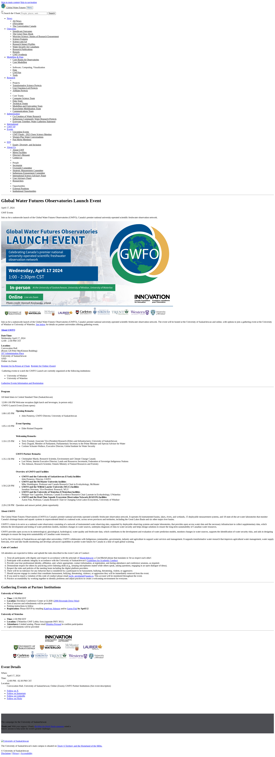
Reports (16, 52)
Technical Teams (20, 103)
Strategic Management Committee (28, 170)
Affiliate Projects (20, 90)
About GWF (18, 150)
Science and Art (20, 41)
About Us (11, 147)
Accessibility (26, 753)
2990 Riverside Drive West (66, 601)
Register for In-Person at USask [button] (15, 366)
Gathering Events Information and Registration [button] (22, 383)
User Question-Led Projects (25, 88)
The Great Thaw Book (23, 34)
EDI (9, 142)
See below (40, 324)
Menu (29, 8)
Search (52, 13)
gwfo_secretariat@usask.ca (81, 576)
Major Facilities (20, 152)
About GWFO (8, 330)
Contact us (17, 157)
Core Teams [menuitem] (18, 96)
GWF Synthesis (20, 54)
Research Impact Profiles (24, 44)
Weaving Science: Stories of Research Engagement (36, 36)
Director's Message (21, 155)
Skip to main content (10, 2)
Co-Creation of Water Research (27, 116)
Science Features (20, 39)
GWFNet (17, 72)
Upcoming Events (21, 132)
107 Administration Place (12, 353)
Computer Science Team (24, 98)
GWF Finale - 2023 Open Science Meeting (32, 134)
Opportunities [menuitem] (19, 186)
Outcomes (11, 28)
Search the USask (12, 13)
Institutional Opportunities (24, 191)
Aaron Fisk (72, 608)
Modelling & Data (15, 57)
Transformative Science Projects (27, 85)
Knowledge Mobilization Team (27, 108)
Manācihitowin (86, 558)
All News (17, 21)
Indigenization (13, 114)
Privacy (15, 753)
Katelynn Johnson (52, 608)
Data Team (17, 101)
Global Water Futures (16, 7)
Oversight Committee (22, 168)
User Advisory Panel (22, 178)
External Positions (21, 188)
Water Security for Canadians (26, 47)
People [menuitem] (16, 163)
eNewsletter (18, 23)
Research (11, 77)
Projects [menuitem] (16, 83)
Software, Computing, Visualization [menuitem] (29, 67)
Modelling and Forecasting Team (27, 106)
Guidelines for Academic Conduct (102, 560)
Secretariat (17, 165)
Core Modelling (20, 62)
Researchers (18, 181)
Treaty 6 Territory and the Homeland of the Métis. (79, 746)
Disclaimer (6, 753)
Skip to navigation (28, 2)
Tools (15, 75)
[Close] (2, 11)
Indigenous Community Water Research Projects (34, 119)
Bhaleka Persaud (53, 624)
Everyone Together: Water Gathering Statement (34, 121)
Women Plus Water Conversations (28, 137)
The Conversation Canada (24, 26)
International (12, 124)
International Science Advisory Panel (29, 175)
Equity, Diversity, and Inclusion (27, 144)
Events (10, 129)
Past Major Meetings (22, 139)
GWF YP (11, 126)
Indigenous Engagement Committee (29, 173)
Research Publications (23, 49)
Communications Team (23, 111)
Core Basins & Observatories (26, 59)
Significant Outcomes (22, 31)
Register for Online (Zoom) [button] (43, 366)
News (9, 18)
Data (15, 70)
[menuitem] (140, 22)
